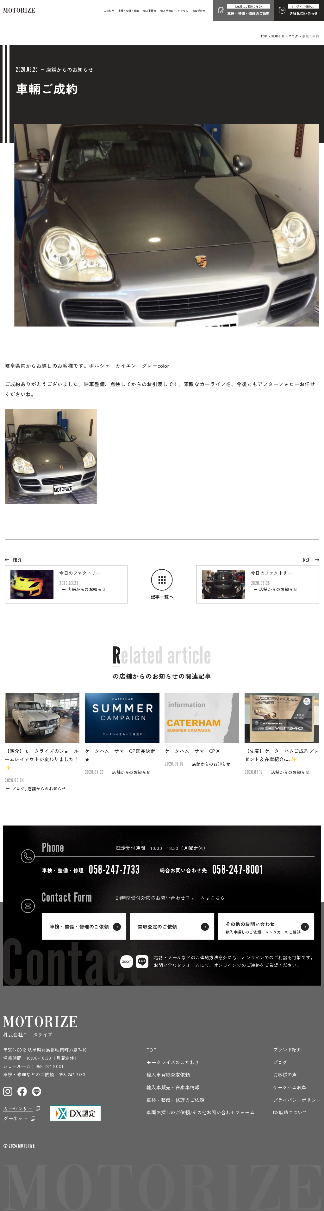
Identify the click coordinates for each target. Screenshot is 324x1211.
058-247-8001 (49, 1066)
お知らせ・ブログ (284, 36)
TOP (264, 36)
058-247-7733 (72, 1074)
